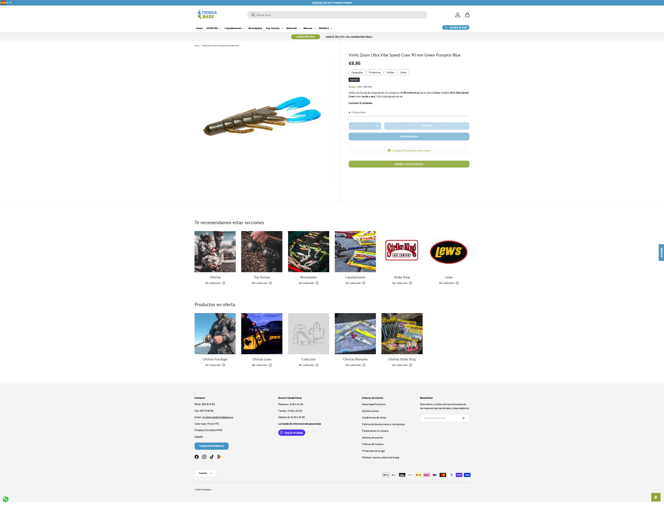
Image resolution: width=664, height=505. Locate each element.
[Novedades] (308, 251)
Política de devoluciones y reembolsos (383, 424)
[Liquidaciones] (355, 251)
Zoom (403, 72)
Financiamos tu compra (375, 430)
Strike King (402, 277)
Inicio (197, 45)
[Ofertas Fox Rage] (215, 333)
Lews (449, 277)
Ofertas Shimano (355, 359)
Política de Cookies (373, 444)
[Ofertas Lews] (261, 333)
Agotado (427, 125)
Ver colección (306, 364)
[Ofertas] (215, 251)
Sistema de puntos (372, 437)
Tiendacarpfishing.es (211, 446)
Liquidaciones (355, 277)
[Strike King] (402, 251)
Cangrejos (357, 72)
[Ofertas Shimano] (355, 333)
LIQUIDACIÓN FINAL (305, 36)
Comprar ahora (409, 136)
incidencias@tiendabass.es (217, 417)
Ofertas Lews (261, 359)
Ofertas (215, 277)
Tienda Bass (206, 489)
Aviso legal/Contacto (374, 404)
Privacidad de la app (373, 450)
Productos (375, 72)
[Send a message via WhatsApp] (6, 499)
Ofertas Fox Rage (215, 359)
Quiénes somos (370, 410)
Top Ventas (262, 277)
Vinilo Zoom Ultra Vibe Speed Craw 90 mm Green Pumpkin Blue (221, 45)
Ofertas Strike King (402, 359)
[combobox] (337, 14)
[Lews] (448, 251)
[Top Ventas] (261, 251)
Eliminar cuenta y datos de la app (380, 457)
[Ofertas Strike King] (402, 333)
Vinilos (390, 72)
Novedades (308, 277)
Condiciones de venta (374, 417)
